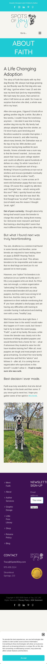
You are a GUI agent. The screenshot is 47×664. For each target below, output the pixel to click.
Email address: (34, 494)
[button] (43, 634)
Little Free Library (9, 519)
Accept (23, 658)
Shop (8, 528)
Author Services (10, 499)
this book (33, 396)
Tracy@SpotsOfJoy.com (15, 562)
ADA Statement (36, 600)
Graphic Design (9, 508)
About (8, 492)
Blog (8, 543)
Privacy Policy (24, 600)
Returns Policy (9, 536)
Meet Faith (8, 484)
